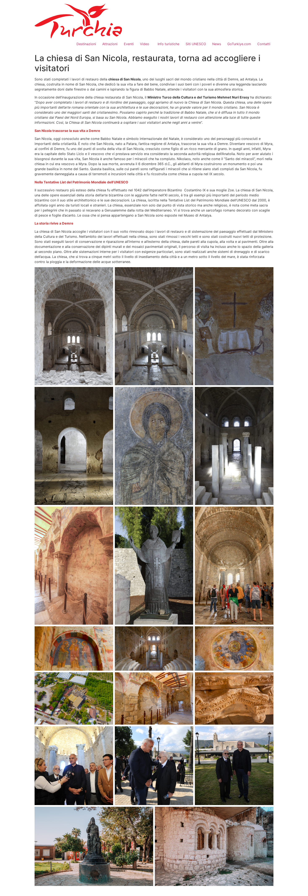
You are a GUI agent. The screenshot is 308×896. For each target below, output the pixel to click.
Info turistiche (168, 44)
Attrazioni (110, 44)
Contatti (263, 44)
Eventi (129, 44)
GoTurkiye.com (239, 44)
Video (145, 44)
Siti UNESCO (196, 44)
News (216, 44)
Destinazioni (86, 44)
